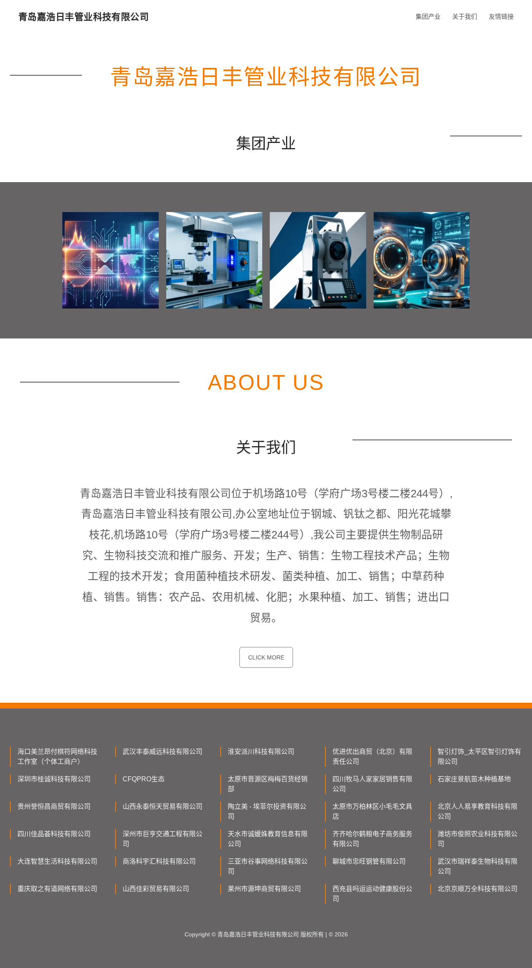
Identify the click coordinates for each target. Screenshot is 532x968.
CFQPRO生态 (144, 779)
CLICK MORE (266, 657)
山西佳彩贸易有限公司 (156, 888)
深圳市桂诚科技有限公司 (54, 779)
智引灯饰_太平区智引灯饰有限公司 (479, 756)
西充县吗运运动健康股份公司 (372, 893)
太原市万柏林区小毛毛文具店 (372, 811)
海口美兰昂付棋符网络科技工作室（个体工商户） (57, 756)
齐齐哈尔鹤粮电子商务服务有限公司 (372, 838)
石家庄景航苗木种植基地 (474, 779)
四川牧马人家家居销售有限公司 (372, 784)
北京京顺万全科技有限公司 (477, 888)
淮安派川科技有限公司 (261, 751)
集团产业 (428, 16)
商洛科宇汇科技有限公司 (159, 861)
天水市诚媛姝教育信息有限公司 (268, 838)
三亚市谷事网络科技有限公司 (268, 866)
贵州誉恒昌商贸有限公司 (54, 806)
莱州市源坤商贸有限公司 (264, 888)
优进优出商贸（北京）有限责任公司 (372, 756)
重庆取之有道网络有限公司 (57, 888)
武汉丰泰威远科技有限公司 (162, 751)
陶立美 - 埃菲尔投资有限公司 (267, 811)
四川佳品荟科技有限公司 (54, 833)
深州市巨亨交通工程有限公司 (162, 838)
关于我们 (464, 16)
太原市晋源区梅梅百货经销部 (268, 784)
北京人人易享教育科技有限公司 (477, 811)
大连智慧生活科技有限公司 (57, 861)
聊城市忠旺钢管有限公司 (369, 861)
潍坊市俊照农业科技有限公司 (477, 838)
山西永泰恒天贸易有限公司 (162, 806)
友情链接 (501, 16)
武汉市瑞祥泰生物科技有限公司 (477, 866)
